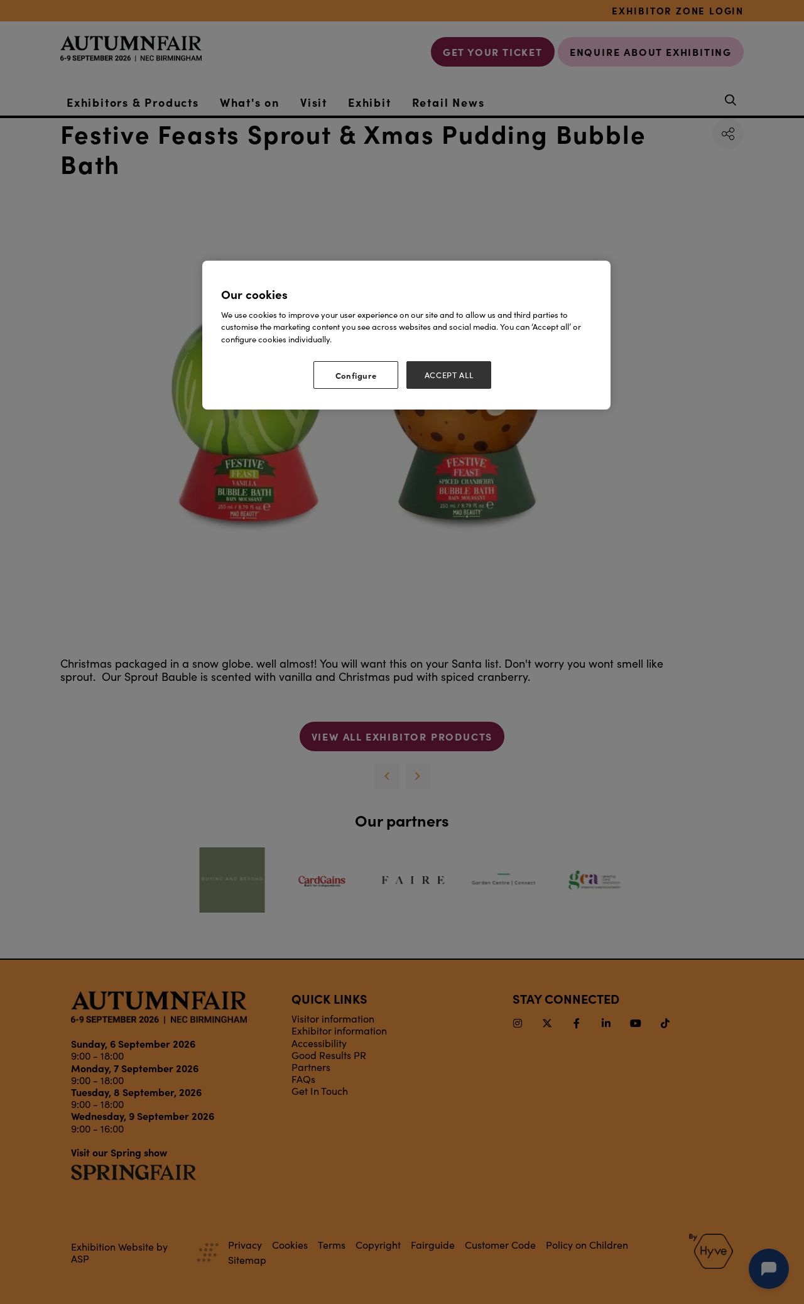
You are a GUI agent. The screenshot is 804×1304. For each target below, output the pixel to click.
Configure (356, 375)
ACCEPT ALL (449, 375)
